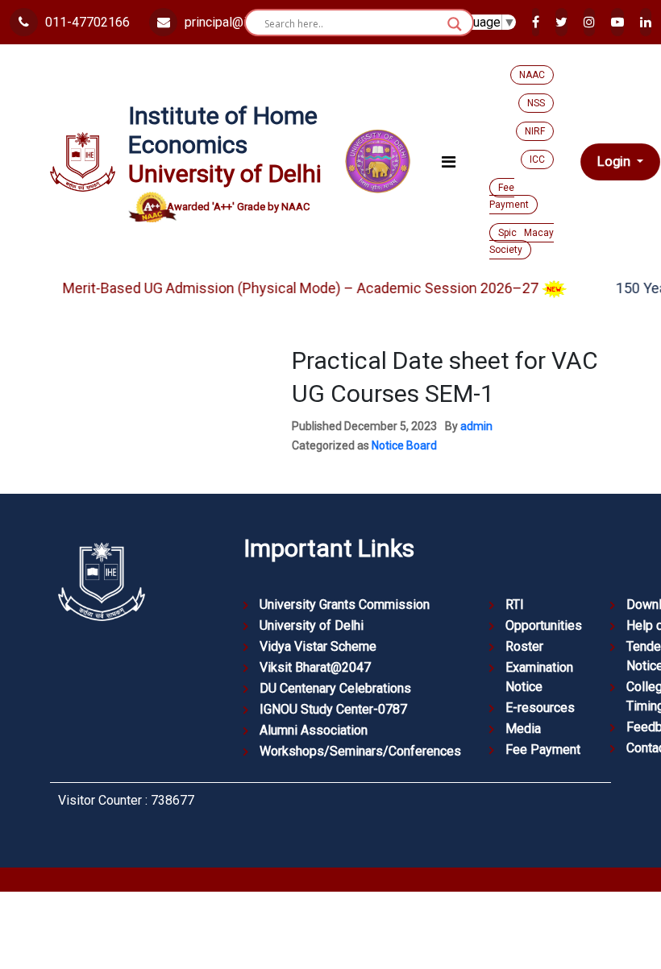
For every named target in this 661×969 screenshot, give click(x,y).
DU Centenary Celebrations (335, 688)
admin (476, 426)
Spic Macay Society (521, 241)
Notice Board (404, 445)
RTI (514, 604)
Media (523, 728)
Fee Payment (509, 196)
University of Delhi (312, 625)
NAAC (532, 75)
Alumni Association (314, 730)
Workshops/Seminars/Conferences (360, 751)
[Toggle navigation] (448, 162)
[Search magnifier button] (454, 24)
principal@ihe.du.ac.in (242, 22)
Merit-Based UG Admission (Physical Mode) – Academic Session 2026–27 (291, 288)
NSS (536, 103)
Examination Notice (539, 677)
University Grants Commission (345, 604)
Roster (524, 646)
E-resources (540, 707)
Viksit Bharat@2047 (315, 667)
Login (615, 162)
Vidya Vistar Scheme (318, 646)
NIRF (535, 131)
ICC (537, 159)
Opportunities (543, 625)
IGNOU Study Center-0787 (333, 709)
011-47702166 (86, 22)
